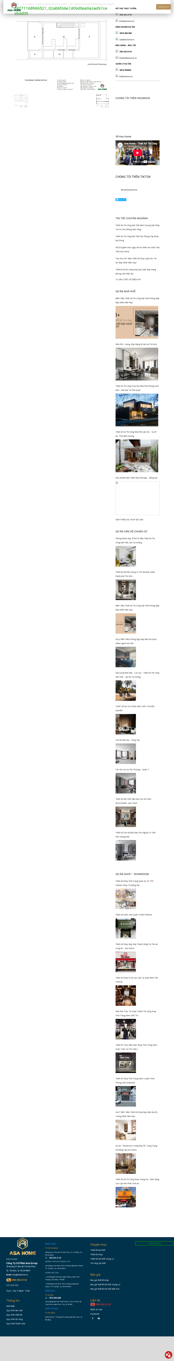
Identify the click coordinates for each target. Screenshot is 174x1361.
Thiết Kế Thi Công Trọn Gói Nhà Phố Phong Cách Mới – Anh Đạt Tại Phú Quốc (137, 388)
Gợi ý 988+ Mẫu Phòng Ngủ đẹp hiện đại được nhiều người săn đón (136, 641)
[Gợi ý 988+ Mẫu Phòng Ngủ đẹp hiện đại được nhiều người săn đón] (126, 657)
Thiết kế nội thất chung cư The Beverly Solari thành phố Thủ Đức (135, 574)
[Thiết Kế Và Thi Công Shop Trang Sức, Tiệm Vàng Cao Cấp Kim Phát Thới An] (126, 1197)
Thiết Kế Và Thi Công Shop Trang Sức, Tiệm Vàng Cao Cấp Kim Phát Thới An (137, 1181)
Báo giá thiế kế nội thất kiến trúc (105, 1288)
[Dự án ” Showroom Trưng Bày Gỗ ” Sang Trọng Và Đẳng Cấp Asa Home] (126, 1163)
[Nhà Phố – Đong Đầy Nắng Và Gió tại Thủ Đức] (137, 364)
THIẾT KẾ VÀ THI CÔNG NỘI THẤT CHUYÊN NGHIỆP (135, 708)
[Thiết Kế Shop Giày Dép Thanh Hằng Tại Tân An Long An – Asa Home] (126, 962)
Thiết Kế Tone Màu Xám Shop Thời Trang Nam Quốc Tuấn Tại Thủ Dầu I (136, 1047)
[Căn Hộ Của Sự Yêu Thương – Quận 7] (126, 783)
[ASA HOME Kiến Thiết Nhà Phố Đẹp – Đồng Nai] (138, 498)
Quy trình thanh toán (15, 1323)
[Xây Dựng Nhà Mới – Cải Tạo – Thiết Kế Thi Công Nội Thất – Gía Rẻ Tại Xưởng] (126, 690)
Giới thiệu (10, 1306)
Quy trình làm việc (14, 1310)
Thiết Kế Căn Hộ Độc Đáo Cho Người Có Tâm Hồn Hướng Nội (136, 834)
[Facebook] (92, 1318)
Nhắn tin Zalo (96, 1309)
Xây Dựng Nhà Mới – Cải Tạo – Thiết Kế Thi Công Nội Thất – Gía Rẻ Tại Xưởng (137, 674)
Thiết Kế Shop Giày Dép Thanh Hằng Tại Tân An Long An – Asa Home (137, 946)
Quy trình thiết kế (14, 1314)
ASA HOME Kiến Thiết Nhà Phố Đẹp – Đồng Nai (136, 477)
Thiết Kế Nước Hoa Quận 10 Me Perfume (134, 914)
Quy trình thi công (14, 1319)
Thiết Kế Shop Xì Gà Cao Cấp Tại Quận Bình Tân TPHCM (137, 979)
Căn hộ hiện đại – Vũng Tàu (128, 740)
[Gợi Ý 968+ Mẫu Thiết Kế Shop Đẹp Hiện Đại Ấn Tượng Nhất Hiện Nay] (126, 1130)
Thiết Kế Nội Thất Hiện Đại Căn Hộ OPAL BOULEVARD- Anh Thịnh (133, 801)
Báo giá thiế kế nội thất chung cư (105, 1284)
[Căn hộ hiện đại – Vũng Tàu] (126, 753)
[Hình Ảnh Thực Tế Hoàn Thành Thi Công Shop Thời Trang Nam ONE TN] (126, 1029)
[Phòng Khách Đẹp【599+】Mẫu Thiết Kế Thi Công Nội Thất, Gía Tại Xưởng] (126, 556)
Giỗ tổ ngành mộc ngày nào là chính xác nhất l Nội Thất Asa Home (137, 249)
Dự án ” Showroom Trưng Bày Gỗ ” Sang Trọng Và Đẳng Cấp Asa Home (136, 1147)
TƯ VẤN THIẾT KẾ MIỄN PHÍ (128, 279)
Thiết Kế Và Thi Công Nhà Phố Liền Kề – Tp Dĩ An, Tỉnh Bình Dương (136, 434)
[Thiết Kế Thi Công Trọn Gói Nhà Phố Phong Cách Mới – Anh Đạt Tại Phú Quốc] (137, 410)
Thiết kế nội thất (97, 1250)
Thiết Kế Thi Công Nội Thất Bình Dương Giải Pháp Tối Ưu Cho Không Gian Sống (137, 227)
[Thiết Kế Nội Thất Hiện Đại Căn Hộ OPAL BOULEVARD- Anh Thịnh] (126, 817)
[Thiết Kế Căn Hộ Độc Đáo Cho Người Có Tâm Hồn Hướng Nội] (126, 850)
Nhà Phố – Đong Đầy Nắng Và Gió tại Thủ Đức (136, 344)
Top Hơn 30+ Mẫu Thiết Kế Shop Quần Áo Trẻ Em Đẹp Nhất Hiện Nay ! (136, 260)
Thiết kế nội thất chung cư (102, 1258)
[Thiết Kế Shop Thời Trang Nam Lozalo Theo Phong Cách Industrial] (126, 1096)
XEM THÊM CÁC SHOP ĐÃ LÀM (129, 519)
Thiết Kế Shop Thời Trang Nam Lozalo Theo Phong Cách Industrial (135, 1080)
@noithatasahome (129, 189)
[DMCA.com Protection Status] (53, 1328)
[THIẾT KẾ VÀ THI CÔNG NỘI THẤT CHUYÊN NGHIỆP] (126, 724)
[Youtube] (98, 1318)
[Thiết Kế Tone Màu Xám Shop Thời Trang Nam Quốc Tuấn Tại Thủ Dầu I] (126, 1063)
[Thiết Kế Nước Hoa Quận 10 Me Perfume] (126, 928)
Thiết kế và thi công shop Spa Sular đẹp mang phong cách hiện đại (136, 271)
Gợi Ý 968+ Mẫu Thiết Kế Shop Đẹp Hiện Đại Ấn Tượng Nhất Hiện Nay (136, 1114)
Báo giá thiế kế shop (99, 1280)
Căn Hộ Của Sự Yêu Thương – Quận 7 (132, 769)
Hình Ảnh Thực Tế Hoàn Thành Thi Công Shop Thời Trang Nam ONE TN (136, 1013)
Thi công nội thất (98, 1263)
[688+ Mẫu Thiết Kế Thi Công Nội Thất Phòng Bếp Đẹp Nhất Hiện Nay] (137, 322)
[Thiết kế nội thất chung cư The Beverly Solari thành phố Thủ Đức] (126, 590)
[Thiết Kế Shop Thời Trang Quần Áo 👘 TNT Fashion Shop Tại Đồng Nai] (126, 899)
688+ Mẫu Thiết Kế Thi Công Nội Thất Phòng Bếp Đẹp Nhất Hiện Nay (137, 300)
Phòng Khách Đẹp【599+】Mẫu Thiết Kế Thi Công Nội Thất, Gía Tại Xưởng (135, 540)
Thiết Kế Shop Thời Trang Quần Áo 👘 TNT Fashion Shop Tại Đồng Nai (135, 883)
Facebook (94, 1313)
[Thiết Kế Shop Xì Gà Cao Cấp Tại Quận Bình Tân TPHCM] (126, 995)
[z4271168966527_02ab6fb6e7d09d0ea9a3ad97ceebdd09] (61, 91)
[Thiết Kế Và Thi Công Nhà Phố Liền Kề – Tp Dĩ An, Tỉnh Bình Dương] (137, 455)
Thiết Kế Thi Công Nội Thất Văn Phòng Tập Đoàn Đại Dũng (137, 238)
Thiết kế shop (96, 1254)
